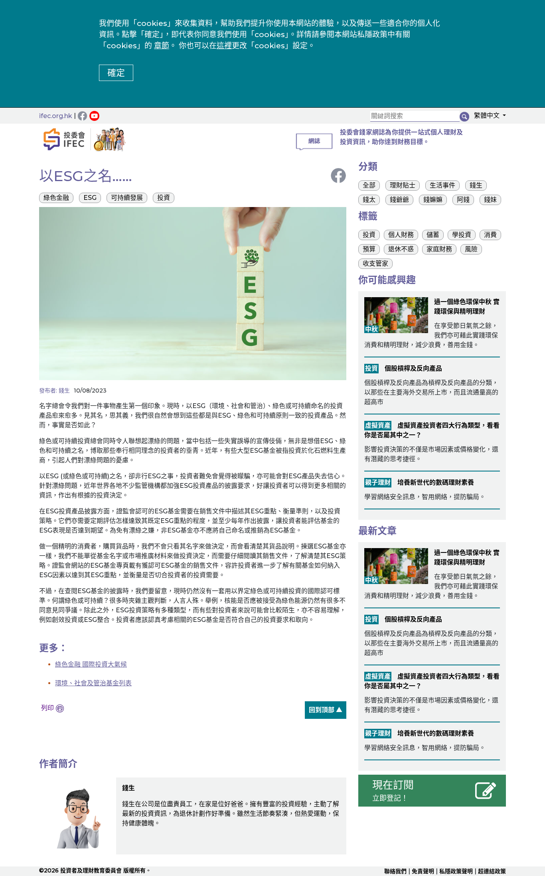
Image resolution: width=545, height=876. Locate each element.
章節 (161, 45)
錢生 (64, 390)
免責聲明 (423, 871)
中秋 (371, 329)
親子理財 (378, 482)
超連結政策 (492, 871)
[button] (487, 117)
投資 (371, 368)
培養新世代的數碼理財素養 (435, 482)
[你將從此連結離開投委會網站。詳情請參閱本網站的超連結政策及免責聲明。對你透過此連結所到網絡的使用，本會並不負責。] (95, 115)
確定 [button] (116, 72)
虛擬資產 (378, 425)
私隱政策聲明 (456, 871)
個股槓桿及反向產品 (413, 368)
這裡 (224, 45)
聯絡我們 (395, 871)
